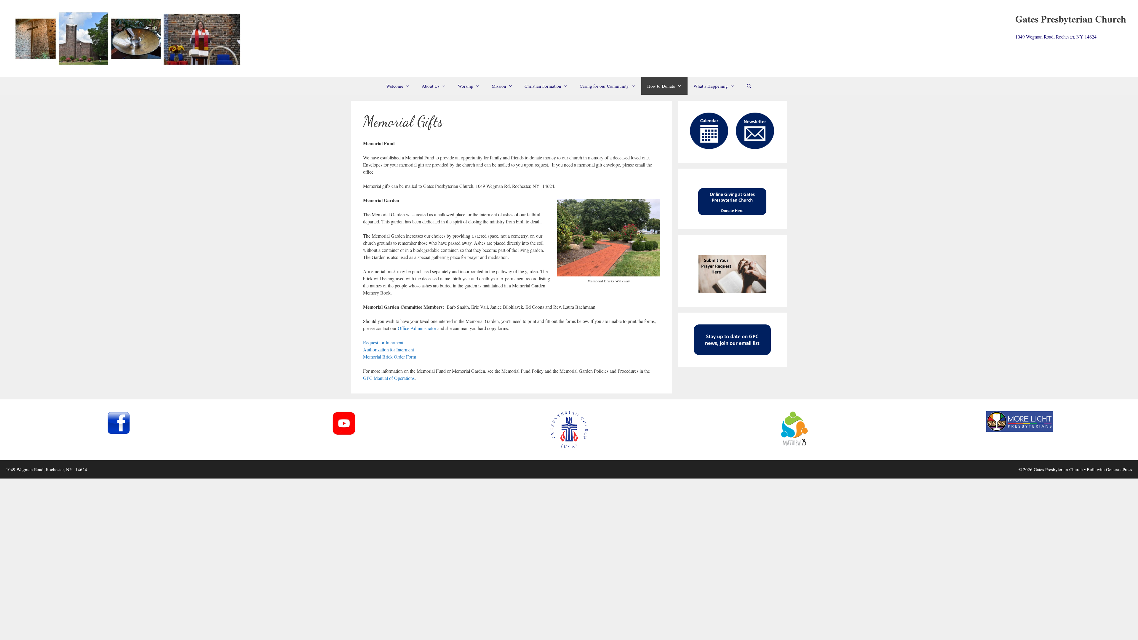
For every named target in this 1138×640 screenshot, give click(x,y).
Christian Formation (543, 86)
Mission (499, 86)
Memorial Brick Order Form (389, 356)
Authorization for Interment (388, 349)
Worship (465, 86)
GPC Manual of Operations (389, 378)
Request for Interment (383, 342)
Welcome (394, 86)
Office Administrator (417, 328)
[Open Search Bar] (749, 86)
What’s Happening (710, 86)
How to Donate (661, 86)
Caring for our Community (604, 86)
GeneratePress (1119, 469)
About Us (430, 86)
